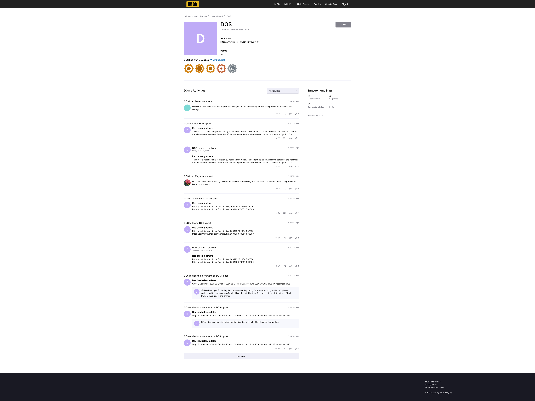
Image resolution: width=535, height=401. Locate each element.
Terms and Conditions (434, 387)
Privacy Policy (430, 384)
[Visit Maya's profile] (187, 182)
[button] (278, 113)
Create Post (331, 4)
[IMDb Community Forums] (192, 4)
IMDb (277, 4)
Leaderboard (217, 16)
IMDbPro (288, 4)
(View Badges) (217, 59)
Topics (317, 4)
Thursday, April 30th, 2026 (202, 250)
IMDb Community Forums (195, 16)
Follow (343, 25)
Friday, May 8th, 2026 (200, 151)
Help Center (303, 4)
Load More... (241, 356)
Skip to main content (11, 2)
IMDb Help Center (432, 382)
